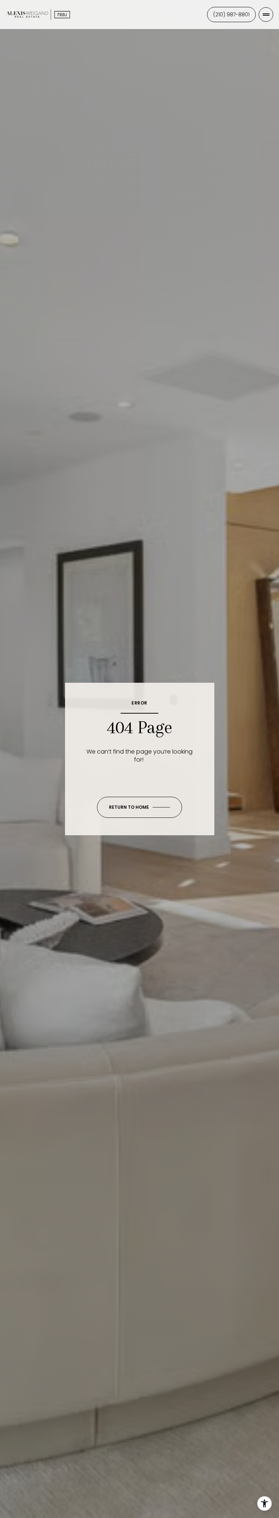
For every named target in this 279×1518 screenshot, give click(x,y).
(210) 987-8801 (231, 14)
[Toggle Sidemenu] (266, 14)
